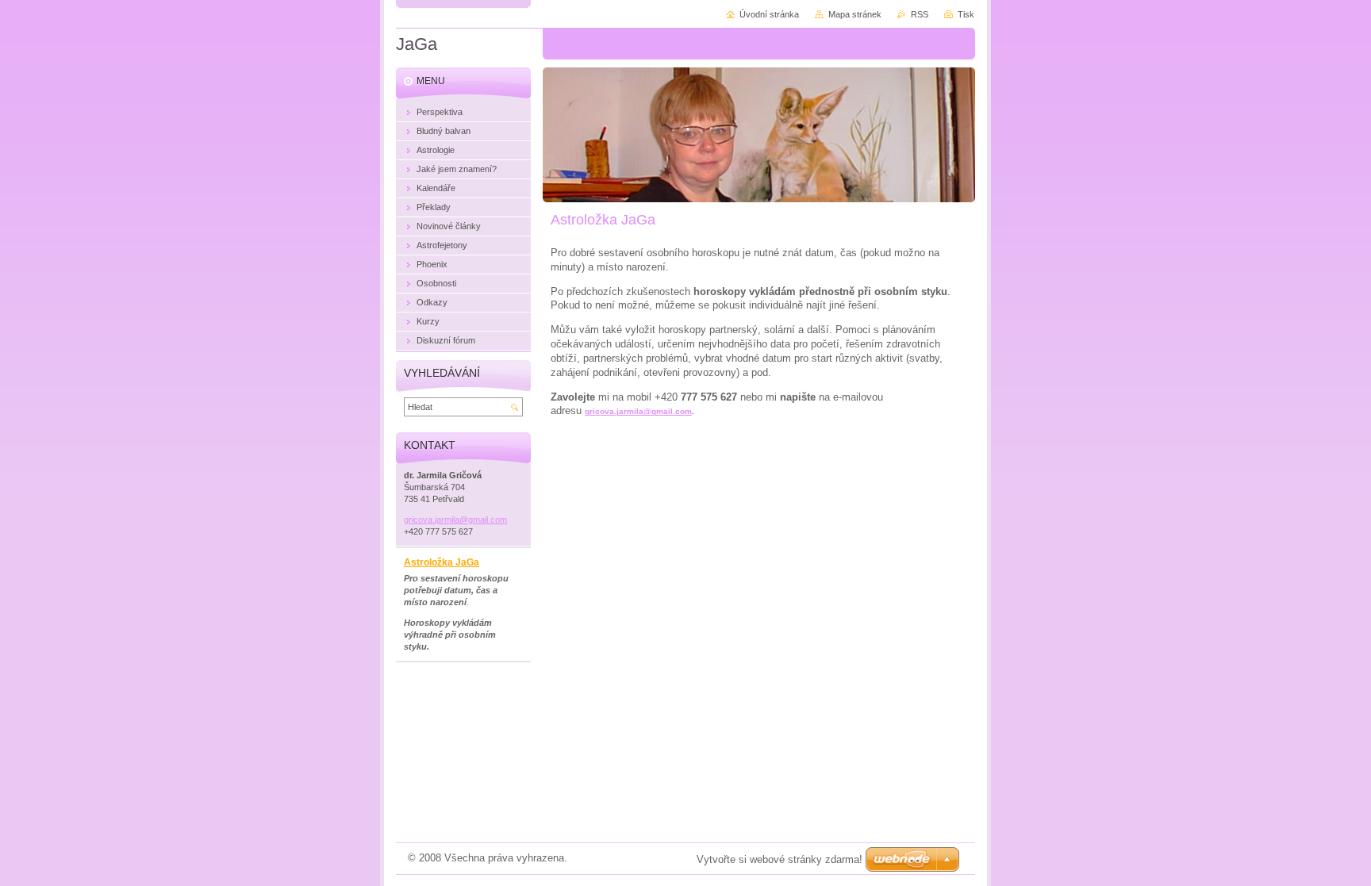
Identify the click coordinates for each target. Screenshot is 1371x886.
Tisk (966, 14)
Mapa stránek (854, 14)
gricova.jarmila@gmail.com (638, 411)
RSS (919, 14)
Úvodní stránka (769, 14)
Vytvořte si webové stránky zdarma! (779, 859)
